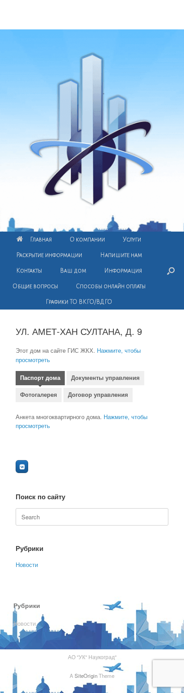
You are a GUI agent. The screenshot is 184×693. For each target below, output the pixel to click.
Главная (41, 239)
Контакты (29, 270)
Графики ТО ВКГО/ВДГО (79, 301)
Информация (123, 270)
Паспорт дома (40, 378)
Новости (27, 564)
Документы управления (105, 378)
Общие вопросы (35, 286)
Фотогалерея (38, 394)
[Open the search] (171, 271)
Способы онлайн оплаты (111, 286)
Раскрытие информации (49, 255)
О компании (87, 239)
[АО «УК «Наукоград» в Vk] (22, 466)
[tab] (40, 379)
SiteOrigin (86, 675)
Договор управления (98, 394)
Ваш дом (73, 270)
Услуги (132, 239)
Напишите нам (121, 255)
